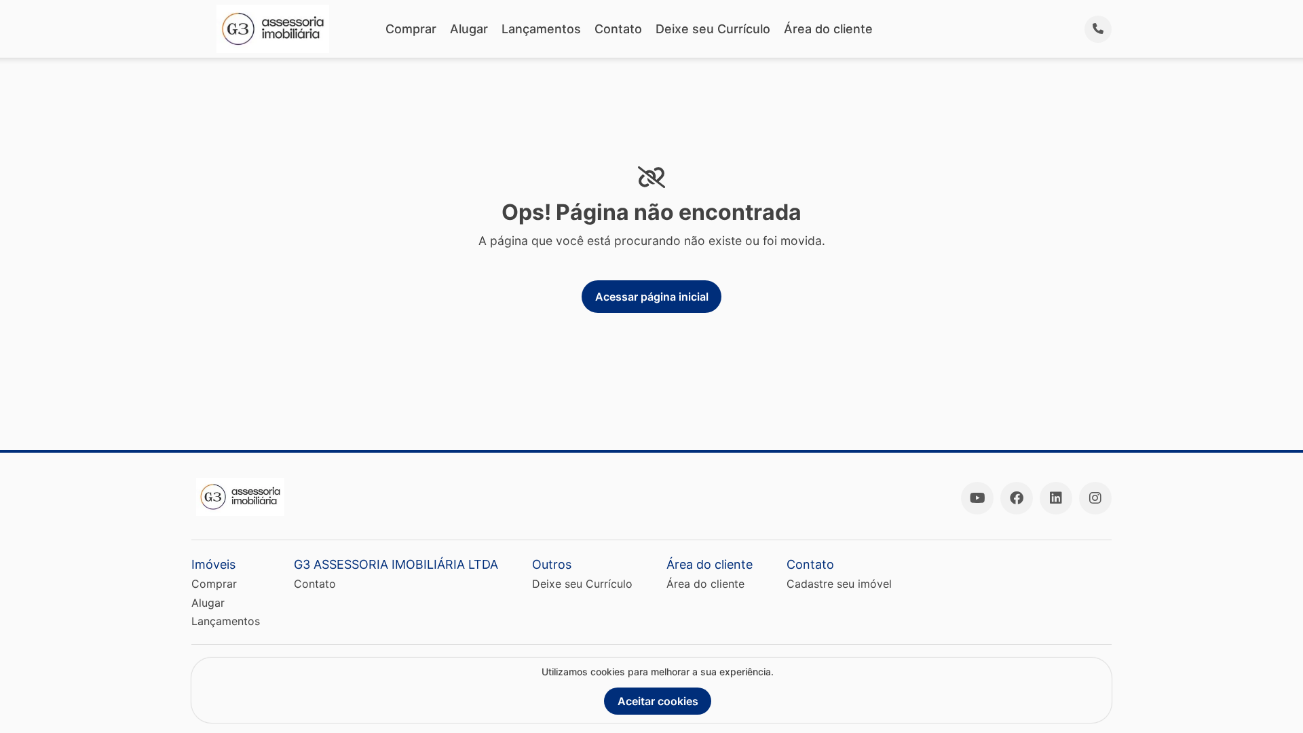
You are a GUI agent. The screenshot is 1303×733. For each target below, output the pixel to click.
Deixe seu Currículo (713, 29)
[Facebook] (1016, 498)
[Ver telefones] (1098, 29)
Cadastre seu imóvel (839, 583)
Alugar (469, 29)
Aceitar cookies (658, 701)
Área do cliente (828, 29)
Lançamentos (541, 29)
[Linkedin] (1056, 498)
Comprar (410, 29)
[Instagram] (1095, 498)
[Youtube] (977, 498)
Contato (618, 29)
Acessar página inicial (652, 296)
